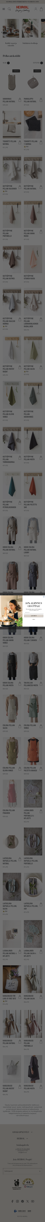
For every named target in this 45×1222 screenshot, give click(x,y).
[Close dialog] (43, 596)
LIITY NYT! (34, 616)
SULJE (33, 619)
